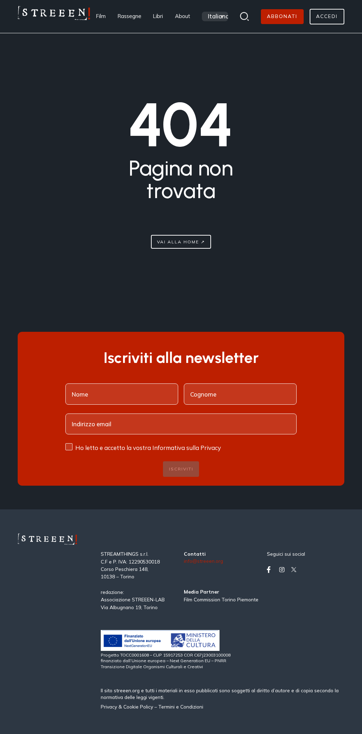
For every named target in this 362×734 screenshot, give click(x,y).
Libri (158, 16)
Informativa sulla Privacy (186, 447)
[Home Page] (54, 16)
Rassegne (129, 16)
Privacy (109, 707)
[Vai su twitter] (295, 569)
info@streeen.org (203, 561)
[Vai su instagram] (283, 569)
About (182, 16)
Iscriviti (181, 469)
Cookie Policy (138, 707)
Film (101, 16)
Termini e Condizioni (180, 707)
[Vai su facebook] (271, 569)
